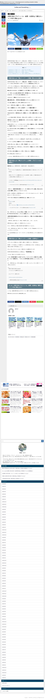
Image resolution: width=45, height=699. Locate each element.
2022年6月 (4, 606)
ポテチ (42, 20)
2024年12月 (4, 529)
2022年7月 (4, 603)
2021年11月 (4, 624)
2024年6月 (4, 545)
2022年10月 (4, 596)
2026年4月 (4, 491)
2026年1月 (4, 499)
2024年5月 (4, 547)
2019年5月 (4, 675)
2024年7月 (4, 542)
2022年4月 (4, 611)
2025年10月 (4, 506)
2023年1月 (4, 588)
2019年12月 (4, 667)
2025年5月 (4, 519)
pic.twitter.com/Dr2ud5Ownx (17, 277)
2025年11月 (4, 504)
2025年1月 (4, 527)
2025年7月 (4, 514)
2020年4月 (4, 657)
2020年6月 (4, 652)
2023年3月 (4, 583)
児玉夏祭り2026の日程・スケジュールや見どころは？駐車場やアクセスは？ (15, 473)
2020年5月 (4, 654)
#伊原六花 (34, 180)
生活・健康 (12, 13)
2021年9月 (4, 629)
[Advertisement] (25, 57)
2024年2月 (4, 555)
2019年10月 (4, 672)
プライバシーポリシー (6, 685)
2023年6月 (4, 575)
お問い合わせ (4, 683)
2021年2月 (4, 647)
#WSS (10, 277)
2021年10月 (4, 626)
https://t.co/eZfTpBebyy (27, 180)
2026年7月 (4, 486)
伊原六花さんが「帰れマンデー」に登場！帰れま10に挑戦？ (19, 69)
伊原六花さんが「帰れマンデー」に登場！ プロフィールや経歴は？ (21, 71)
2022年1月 (4, 619)
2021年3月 (4, 644)
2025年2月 (4, 524)
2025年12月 (4, 501)
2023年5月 (4, 578)
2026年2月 (4, 496)
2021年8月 (4, 631)
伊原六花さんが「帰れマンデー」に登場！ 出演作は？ (18, 72)
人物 (9, 13)
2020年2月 (4, 662)
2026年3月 (4, 494)
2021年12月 (4, 621)
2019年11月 (4, 670)
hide (25, 67)
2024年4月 (4, 550)
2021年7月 (4, 634)
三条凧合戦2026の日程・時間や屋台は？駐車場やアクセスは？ (13, 478)
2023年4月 (4, 580)
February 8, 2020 (32, 207)
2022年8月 (4, 601)
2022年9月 (4, 598)
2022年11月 (4, 593)
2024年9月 (4, 537)
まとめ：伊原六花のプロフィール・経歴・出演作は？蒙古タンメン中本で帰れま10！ (24, 73)
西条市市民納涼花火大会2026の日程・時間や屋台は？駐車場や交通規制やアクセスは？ (17, 468)
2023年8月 (4, 570)
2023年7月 (4, 573)
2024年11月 (4, 532)
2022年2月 (4, 616)
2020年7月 (4, 649)
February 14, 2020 (30, 184)
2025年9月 (4, 509)
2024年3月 (4, 552)
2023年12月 (4, 560)
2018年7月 (4, 677)
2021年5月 (4, 639)
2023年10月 (4, 565)
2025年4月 (4, 522)
